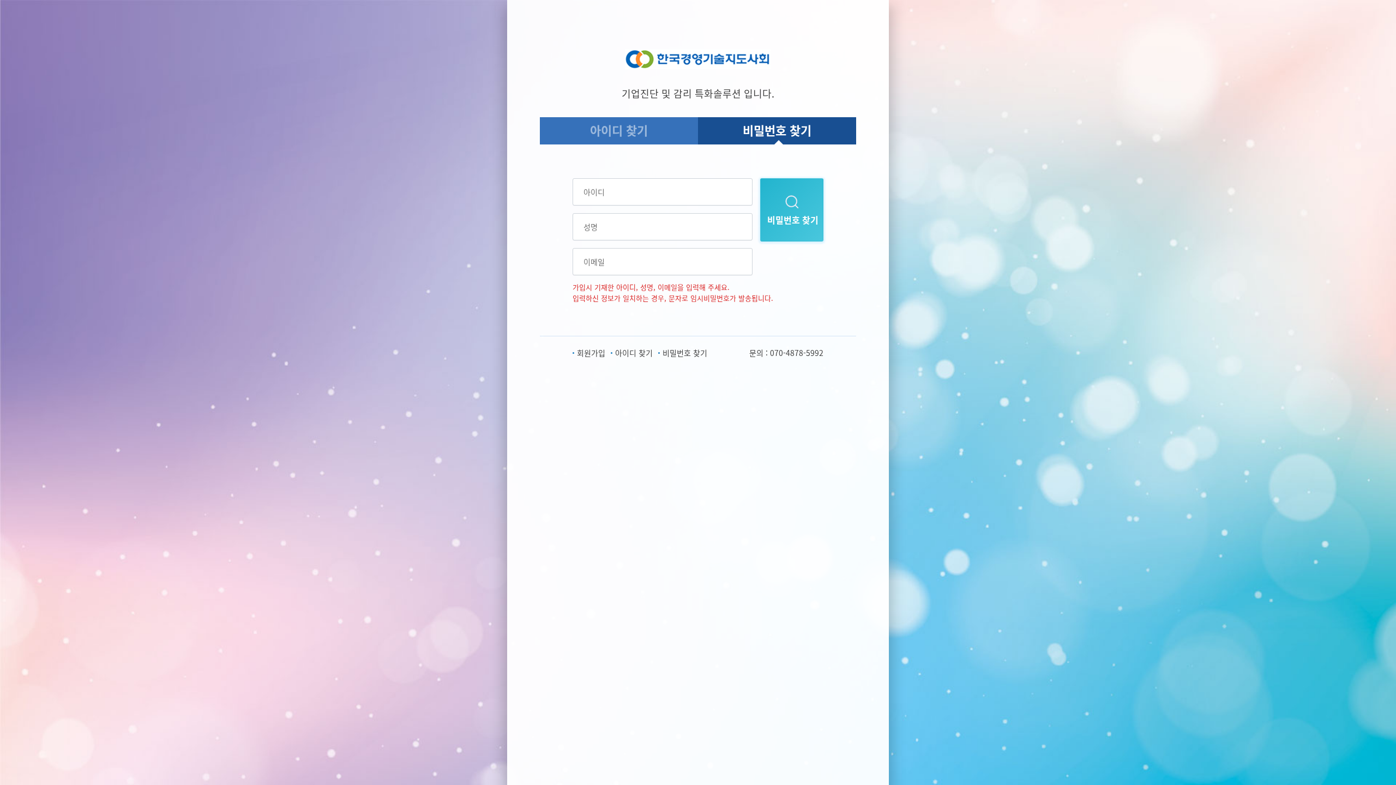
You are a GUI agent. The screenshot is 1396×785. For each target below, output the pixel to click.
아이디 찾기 (619, 130)
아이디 (594, 191)
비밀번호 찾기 (777, 130)
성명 (590, 226)
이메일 (594, 261)
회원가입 (591, 352)
